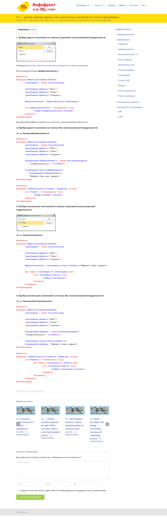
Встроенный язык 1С (128, 54)
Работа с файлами (127, 96)
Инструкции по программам (129, 107)
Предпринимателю (125, 34)
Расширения (124, 75)
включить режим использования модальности (49, 65)
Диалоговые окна (23, 391)
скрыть (32, 29)
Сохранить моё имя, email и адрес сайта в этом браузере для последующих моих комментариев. (63, 490)
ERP (120, 111)
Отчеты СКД (124, 80)
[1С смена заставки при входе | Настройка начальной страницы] (99, 410)
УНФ (121, 116)
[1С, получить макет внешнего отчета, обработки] (25, 410)
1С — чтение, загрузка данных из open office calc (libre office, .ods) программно (50, 425)
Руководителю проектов (128, 102)
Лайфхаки (123, 44)
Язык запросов (125, 59)
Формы (122, 85)
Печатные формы (126, 70)
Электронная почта (127, 91)
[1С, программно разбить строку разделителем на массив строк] (75, 410)
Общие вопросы (126, 49)
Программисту (38, 391)
